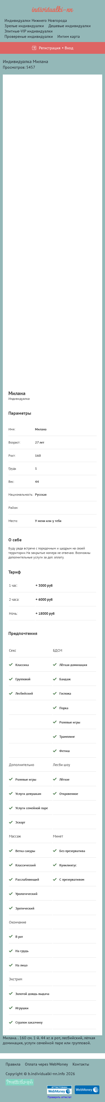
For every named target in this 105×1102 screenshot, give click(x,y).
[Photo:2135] (52, 130)
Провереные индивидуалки (28, 36)
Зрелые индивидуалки (24, 25)
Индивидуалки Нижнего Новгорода (35, 20)
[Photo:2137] (52, 232)
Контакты (81, 1064)
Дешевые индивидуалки (69, 25)
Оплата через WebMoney (46, 1064)
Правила (13, 1064)
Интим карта (68, 36)
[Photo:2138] (52, 333)
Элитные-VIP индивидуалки (28, 31)
